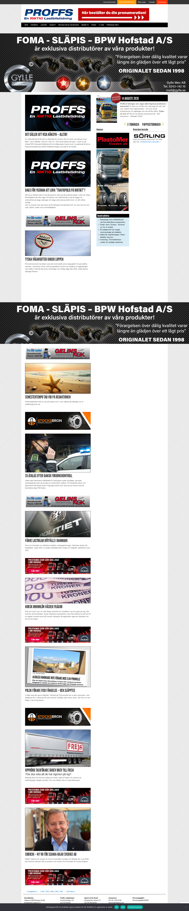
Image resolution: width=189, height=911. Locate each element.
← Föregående (30, 892)
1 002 (42, 892)
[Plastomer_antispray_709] (112, 140)
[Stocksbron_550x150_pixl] (58, 421)
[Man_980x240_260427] (58, 566)
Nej (122, 907)
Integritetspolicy (135, 907)
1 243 (67, 892)
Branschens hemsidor (68, 25)
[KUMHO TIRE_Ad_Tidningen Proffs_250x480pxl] (112, 180)
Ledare (43, 25)
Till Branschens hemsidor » (150, 142)
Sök (102, 25)
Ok (116, 907)
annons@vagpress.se (116, 903)
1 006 (61, 892)
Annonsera (162, 2)
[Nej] (185, 907)
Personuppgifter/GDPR (141, 900)
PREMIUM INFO (113, 25)
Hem (26, 25)
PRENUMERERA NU (127, 2)
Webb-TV (85, 25)
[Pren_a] (113, 14)
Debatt (52, 25)
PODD (93, 25)
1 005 (56, 892)
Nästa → (73, 892)
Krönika (34, 25)
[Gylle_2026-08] (94, 66)
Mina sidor (142, 2)
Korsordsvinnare (109, 2)
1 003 (47, 892)
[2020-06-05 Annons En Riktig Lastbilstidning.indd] (58, 221)
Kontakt (152, 2)
